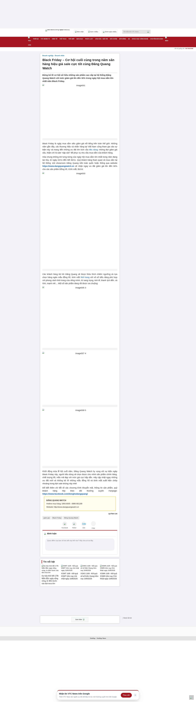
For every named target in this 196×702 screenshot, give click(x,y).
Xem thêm (79, 619)
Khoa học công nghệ (140, 39)
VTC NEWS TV (45, 39)
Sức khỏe (113, 39)
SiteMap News (101, 638)
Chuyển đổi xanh (156, 39)
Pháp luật (89, 39)
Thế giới (71, 39)
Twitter (74, 528)
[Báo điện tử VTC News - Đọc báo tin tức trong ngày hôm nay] (57, 32)
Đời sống (122, 39)
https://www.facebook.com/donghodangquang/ (65, 494)
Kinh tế (54, 39)
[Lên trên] (191, 697)
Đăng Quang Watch (71, 518)
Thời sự (36, 39)
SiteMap (92, 638)
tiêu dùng (93, 150)
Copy (93, 528)
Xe (129, 39)
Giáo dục (79, 39)
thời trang (85, 277)
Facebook (65, 528)
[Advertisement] (139, 87)
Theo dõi (126, 695)
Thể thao (62, 39)
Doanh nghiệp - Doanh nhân (53, 55)
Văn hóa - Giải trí (101, 39)
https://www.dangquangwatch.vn (58, 166)
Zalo (83, 528)
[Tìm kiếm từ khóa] (149, 31)
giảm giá (47, 518)
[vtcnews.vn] (64, 524)
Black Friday (57, 518)
